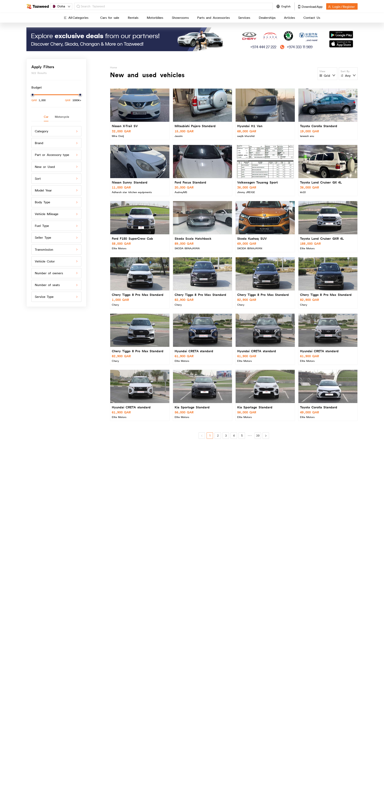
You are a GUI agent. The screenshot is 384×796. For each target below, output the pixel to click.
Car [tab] (46, 117)
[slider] (32, 94)
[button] (56, 131)
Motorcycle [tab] (62, 117)
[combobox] (176, 6)
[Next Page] (266, 435)
